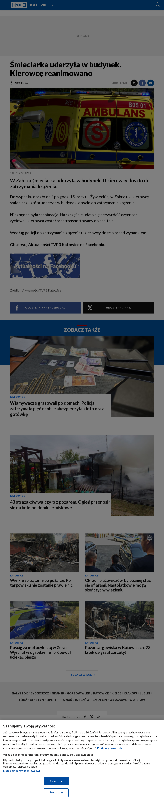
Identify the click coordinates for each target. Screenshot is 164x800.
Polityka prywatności (110, 748)
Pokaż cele (56, 792)
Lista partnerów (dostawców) (21, 770)
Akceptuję (56, 781)
